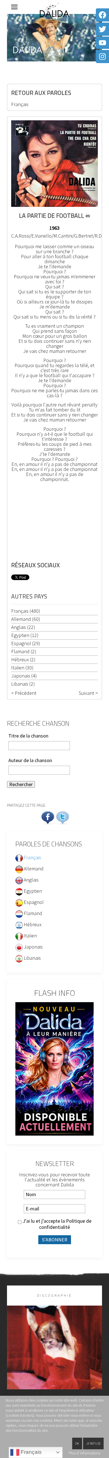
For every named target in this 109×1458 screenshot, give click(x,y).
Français (20, 104)
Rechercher (21, 784)
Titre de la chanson (28, 735)
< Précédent (23, 693)
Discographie (54, 1295)
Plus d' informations (84, 1452)
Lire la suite (55, 1356)
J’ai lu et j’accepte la (56, 1224)
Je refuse (93, 1443)
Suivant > (88, 693)
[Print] (88, 215)
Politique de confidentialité (65, 1224)
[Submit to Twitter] (62, 817)
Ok (77, 1443)
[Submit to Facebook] (47, 817)
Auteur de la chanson (30, 760)
